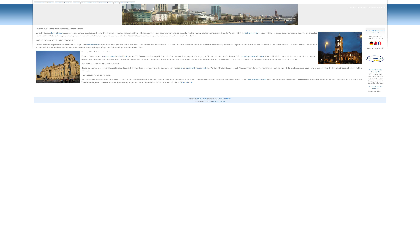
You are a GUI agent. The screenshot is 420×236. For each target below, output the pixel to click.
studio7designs (202, 98)
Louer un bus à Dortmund (375, 83)
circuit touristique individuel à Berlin (115, 56)
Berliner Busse (56, 33)
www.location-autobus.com (257, 79)
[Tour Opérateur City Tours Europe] (375, 62)
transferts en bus (93, 45)
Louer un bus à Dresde (375, 81)
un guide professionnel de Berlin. (253, 56)
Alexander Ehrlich (225, 98)
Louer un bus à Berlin (375, 74)
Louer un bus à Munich (375, 76)
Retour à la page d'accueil (375, 48)
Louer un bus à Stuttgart (375, 78)
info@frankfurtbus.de (375, 38)
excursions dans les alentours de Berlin (192, 68)
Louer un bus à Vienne (375, 91)
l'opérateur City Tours (252, 33)
